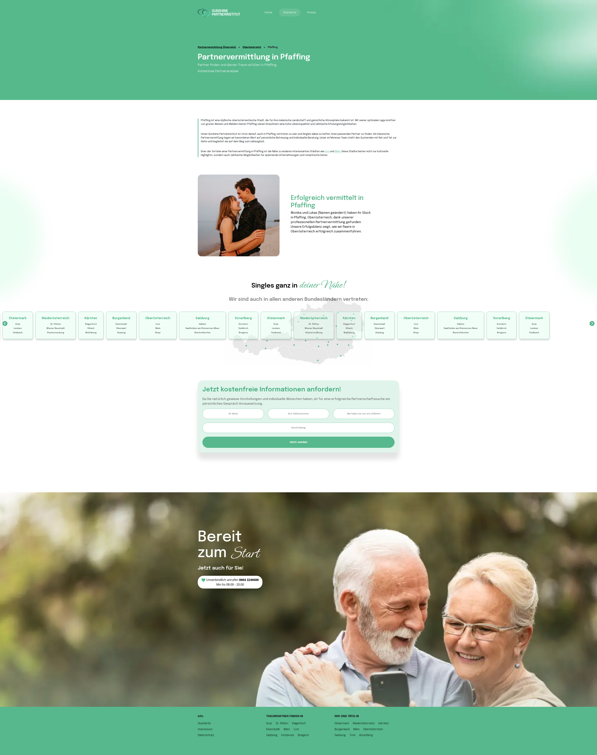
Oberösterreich (252, 47)
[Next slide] (592, 323)
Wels (337, 151)
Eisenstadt (121, 324)
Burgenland (121, 318)
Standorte (289, 12)
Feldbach (18, 333)
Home (268, 12)
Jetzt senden (298, 442)
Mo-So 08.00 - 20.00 (232, 582)
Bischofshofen (202, 333)
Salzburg (202, 318)
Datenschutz (206, 735)
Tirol (352, 735)
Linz (327, 151)
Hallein (202, 324)
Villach (91, 328)
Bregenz (243, 333)
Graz (17, 324)
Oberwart (121, 328)
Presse (311, 12)
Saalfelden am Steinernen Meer (202, 328)
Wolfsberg (91, 333)
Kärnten (91, 318)
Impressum (205, 729)
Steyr (158, 333)
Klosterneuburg (55, 333)
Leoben (18, 328)
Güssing (121, 333)
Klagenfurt (91, 324)
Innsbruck (287, 735)
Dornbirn (243, 324)
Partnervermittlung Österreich (217, 47)
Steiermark (18, 318)
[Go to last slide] (4, 323)
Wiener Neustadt (55, 328)
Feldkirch (243, 328)
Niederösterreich (55, 318)
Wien (287, 729)
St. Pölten (55, 324)
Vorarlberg (243, 318)
